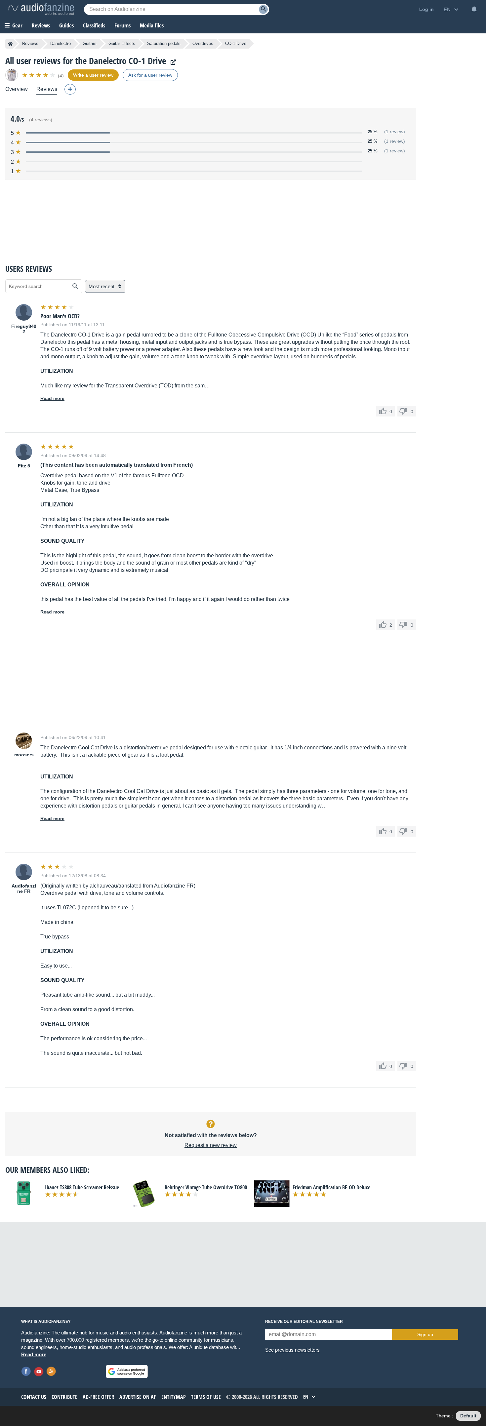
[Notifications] (474, 9)
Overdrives (202, 43)
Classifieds (94, 25)
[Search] (263, 9)
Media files (152, 25)
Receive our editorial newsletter (304, 1321)
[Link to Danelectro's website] (171, 62)
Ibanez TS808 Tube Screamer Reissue (82, 1187)
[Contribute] (70, 89)
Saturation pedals (164, 43)
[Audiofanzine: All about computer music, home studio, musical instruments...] (41, 9)
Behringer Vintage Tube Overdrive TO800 (206, 1187)
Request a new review (210, 1145)
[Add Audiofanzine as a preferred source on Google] (127, 1371)
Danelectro (60, 43)
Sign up (425, 1334)
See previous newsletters (292, 1350)
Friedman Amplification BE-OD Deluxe (331, 1187)
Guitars (90, 43)
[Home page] (10, 44)
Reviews (41, 25)
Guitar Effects (121, 43)
